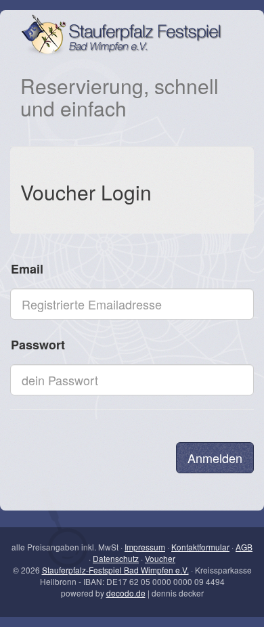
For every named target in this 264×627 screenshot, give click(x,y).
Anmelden (215, 458)
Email (27, 269)
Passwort (38, 344)
